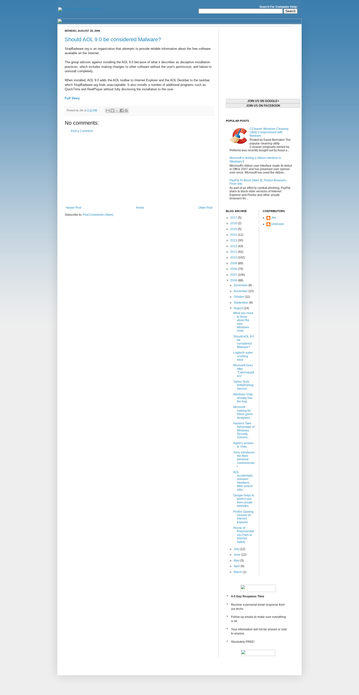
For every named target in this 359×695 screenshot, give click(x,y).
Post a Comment (82, 131)
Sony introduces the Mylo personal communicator (244, 459)
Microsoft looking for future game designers (243, 412)
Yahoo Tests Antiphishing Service (243, 385)
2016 (234, 223)
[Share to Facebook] (121, 110)
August (239, 308)
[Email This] (107, 110)
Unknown (277, 224)
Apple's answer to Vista (243, 444)
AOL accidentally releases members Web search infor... (243, 480)
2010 (234, 257)
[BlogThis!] (112, 110)
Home (140, 207)
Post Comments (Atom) (98, 214)
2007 (234, 274)
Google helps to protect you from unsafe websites (243, 501)
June (237, 554)
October (239, 296)
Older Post (205, 207)
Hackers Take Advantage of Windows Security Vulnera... (243, 430)
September (241, 302)
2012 (234, 246)
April (237, 566)
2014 (234, 234)
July (237, 549)
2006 (234, 280)
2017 (234, 217)
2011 (234, 252)
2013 (234, 240)
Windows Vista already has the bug (243, 398)
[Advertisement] (139, 169)
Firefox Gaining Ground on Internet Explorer (243, 517)
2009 (234, 263)
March (238, 572)
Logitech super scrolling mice (243, 356)
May (237, 560)
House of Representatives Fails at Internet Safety (243, 535)
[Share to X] (117, 110)
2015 (234, 229)
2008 (234, 269)
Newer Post (73, 207)
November (241, 291)
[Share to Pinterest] (126, 110)
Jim (273, 217)
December (241, 285)
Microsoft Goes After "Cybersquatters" (243, 371)
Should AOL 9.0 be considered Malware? (113, 39)
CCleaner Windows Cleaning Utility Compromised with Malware (269, 132)
